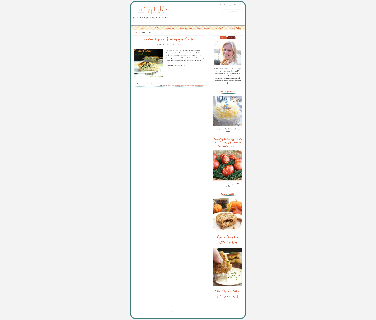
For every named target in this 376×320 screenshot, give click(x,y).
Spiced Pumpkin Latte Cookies (227, 239)
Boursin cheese (172, 85)
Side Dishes (161, 83)
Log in (210, 311)
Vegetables (168, 83)
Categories (231, 37)
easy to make (184, 85)
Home (135, 32)
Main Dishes (150, 83)
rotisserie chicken (199, 85)
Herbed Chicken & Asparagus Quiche (169, 39)
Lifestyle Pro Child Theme (181, 311)
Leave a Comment (178, 44)
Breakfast (143, 83)
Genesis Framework (196, 311)
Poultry (156, 83)
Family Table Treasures (150, 14)
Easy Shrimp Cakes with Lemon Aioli (227, 293)
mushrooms (191, 85)
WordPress (205, 311)
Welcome (223, 38)
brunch (178, 85)
